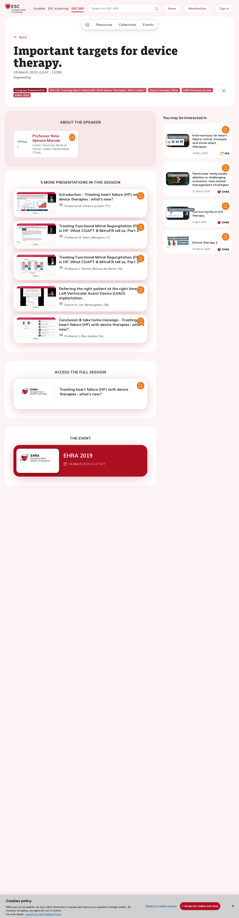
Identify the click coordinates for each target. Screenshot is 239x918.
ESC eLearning (58, 8)
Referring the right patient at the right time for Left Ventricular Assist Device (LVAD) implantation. (101, 293)
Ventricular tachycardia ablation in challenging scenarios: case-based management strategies (210, 179)
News (172, 8)
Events (148, 24)
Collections (127, 24)
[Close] (233, 906)
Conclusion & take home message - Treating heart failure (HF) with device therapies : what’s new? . (101, 324)
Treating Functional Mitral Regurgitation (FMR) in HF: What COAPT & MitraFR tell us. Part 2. (101, 259)
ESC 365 (78, 8)
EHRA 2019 (78, 455)
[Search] (156, 9)
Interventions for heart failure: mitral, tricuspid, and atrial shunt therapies (209, 140)
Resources (104, 24)
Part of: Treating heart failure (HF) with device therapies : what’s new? (97, 90)
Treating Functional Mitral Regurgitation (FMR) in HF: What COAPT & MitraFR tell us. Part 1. (101, 228)
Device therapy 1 (205, 242)
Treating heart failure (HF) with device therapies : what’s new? (94, 391)
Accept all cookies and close (201, 906)
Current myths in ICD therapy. (207, 213)
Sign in (224, 8)
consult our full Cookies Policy (43, 914)
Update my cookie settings (161, 906)
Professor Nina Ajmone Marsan (46, 138)
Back (23, 37)
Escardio (39, 8)
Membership (197, 8)
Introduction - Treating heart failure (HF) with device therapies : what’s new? (100, 196)
